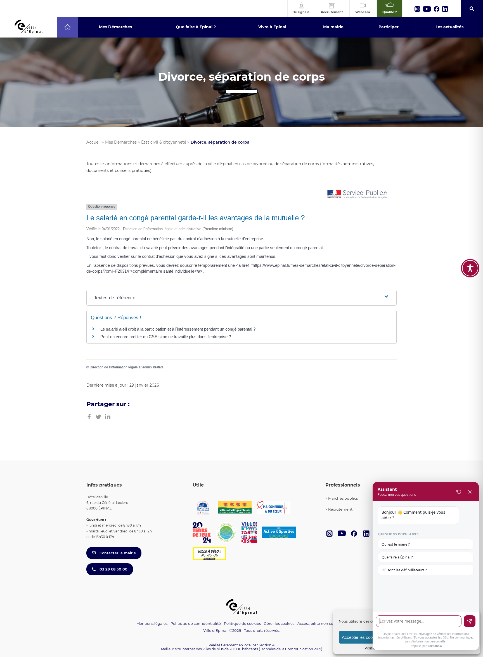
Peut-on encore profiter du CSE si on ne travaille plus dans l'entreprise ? (165, 336)
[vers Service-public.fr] (357, 195)
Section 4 (266, 645)
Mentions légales (151, 623)
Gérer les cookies (279, 623)
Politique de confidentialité (196, 623)
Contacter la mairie (117, 553)
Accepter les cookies (361, 637)
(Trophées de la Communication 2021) (290, 649)
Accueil (93, 142)
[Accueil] (67, 27)
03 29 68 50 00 (112, 569)
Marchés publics (343, 498)
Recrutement (340, 509)
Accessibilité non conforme (322, 623)
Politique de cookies (242, 623)
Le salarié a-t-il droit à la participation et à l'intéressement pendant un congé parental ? (177, 329)
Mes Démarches (121, 142)
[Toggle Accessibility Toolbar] (470, 268)
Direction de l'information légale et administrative (127, 367)
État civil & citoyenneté (163, 142)
